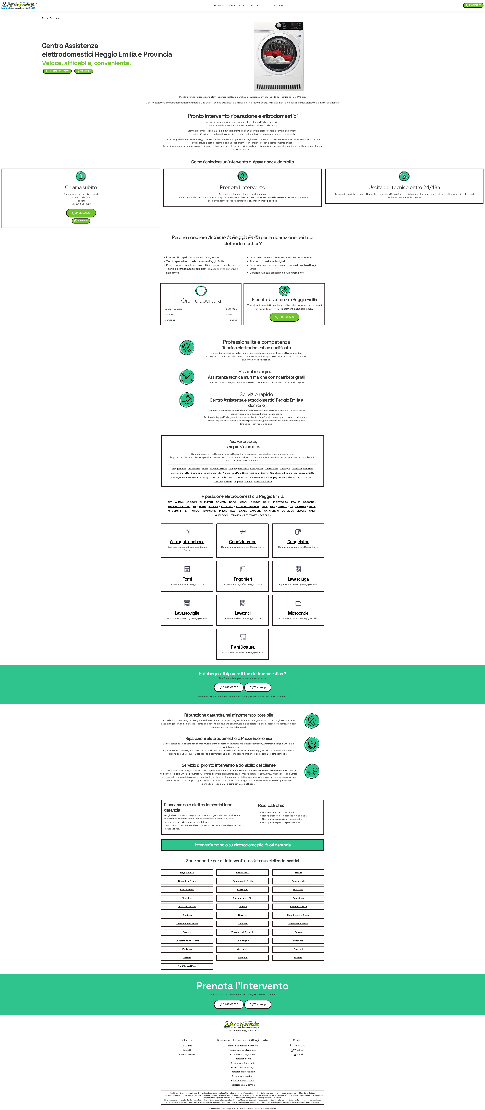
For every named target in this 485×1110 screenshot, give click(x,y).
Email (300, 1054)
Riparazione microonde (242, 1080)
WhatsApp (85, 70)
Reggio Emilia (179, 468)
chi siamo (255, 5)
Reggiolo (238, 481)
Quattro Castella (212, 472)
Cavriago (176, 477)
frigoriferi (243, 579)
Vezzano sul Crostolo (223, 477)
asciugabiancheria (187, 541)
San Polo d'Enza (240, 472)
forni (187, 579)
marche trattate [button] (237, 5)
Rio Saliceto (194, 468)
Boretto (264, 472)
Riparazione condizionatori (242, 1049)
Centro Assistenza (51, 18)
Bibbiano (254, 472)
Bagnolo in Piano (218, 468)
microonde (298, 613)
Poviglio (207, 477)
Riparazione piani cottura (243, 1084)
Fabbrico (297, 477)
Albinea (226, 472)
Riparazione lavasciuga (242, 1067)
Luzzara (228, 481)
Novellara (308, 468)
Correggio (285, 468)
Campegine (274, 477)
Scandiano (196, 472)
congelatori (298, 541)
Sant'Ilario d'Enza (263, 481)
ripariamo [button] (219, 5)
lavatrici (242, 613)
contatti (266, 5)
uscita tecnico (280, 5)
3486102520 (474, 5)
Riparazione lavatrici (242, 1076)
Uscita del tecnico (279, 96)
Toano (205, 468)
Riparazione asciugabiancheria (242, 1045)
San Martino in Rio (180, 472)
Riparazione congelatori (242, 1054)
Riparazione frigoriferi (242, 1063)
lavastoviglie (187, 613)
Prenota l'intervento (59, 70)
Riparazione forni (242, 1058)
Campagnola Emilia (239, 468)
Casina (239, 477)
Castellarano (271, 468)
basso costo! (289, 134)
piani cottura (242, 647)
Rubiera (248, 481)
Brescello (287, 477)
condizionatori (242, 541)
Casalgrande (256, 468)
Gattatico (309, 477)
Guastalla (297, 468)
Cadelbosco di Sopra (281, 472)
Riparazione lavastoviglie (243, 1071)
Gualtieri (218, 481)
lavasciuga (298, 579)
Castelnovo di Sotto (303, 472)
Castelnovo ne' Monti (256, 477)
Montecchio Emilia (191, 477)
